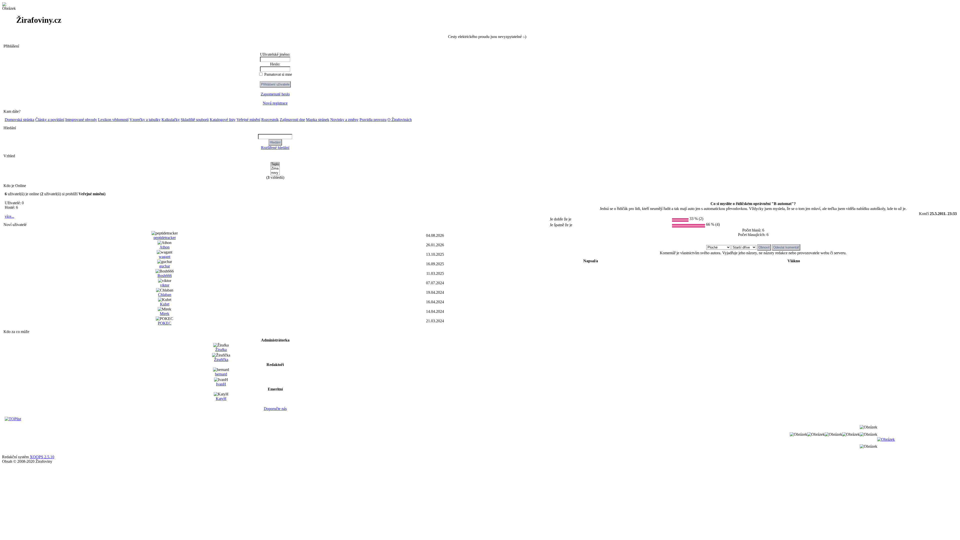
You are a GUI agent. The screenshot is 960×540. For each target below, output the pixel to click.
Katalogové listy (223, 120)
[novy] (275, 173)
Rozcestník (270, 120)
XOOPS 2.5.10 (42, 457)
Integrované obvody (81, 120)
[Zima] (275, 168)
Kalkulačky (171, 120)
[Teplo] (275, 164)
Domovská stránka (19, 120)
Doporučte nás (275, 408)
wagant (164, 256)
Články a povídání (49, 120)
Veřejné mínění (248, 120)
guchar (164, 266)
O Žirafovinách (400, 120)
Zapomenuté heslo (275, 94)
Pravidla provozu (373, 120)
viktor (164, 285)
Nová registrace (275, 103)
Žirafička (221, 360)
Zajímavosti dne (292, 120)
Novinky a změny (344, 120)
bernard (221, 374)
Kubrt (164, 304)
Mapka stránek (317, 120)
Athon (165, 247)
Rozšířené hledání (275, 148)
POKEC (164, 323)
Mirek (164, 314)
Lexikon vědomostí (113, 120)
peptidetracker (165, 238)
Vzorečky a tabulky (145, 120)
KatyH (221, 398)
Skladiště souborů (195, 120)
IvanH (221, 384)
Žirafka (221, 350)
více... (9, 216)
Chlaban (164, 294)
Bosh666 (165, 276)
